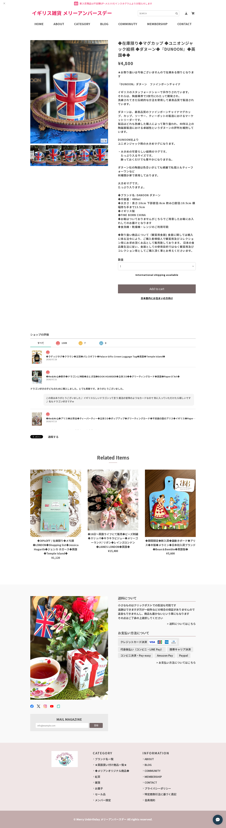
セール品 (100, 794)
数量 (121, 259)
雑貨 (97, 782)
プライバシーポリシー (158, 788)
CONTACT (151, 782)
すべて (40, 343)
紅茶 (97, 777)
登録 (96, 725)
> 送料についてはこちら (181, 624)
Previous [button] (32, 155)
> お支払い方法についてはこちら (176, 662)
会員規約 (150, 800)
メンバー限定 (103, 800)
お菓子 (99, 788)
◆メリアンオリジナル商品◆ (112, 771)
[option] (69, 92)
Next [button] (106, 155)
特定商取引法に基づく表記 (160, 794)
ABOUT (149, 759)
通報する (53, 437)
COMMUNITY (152, 771)
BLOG (148, 765)
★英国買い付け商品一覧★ (111, 765)
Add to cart (157, 289)
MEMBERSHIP (153, 777)
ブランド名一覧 (104, 759)
